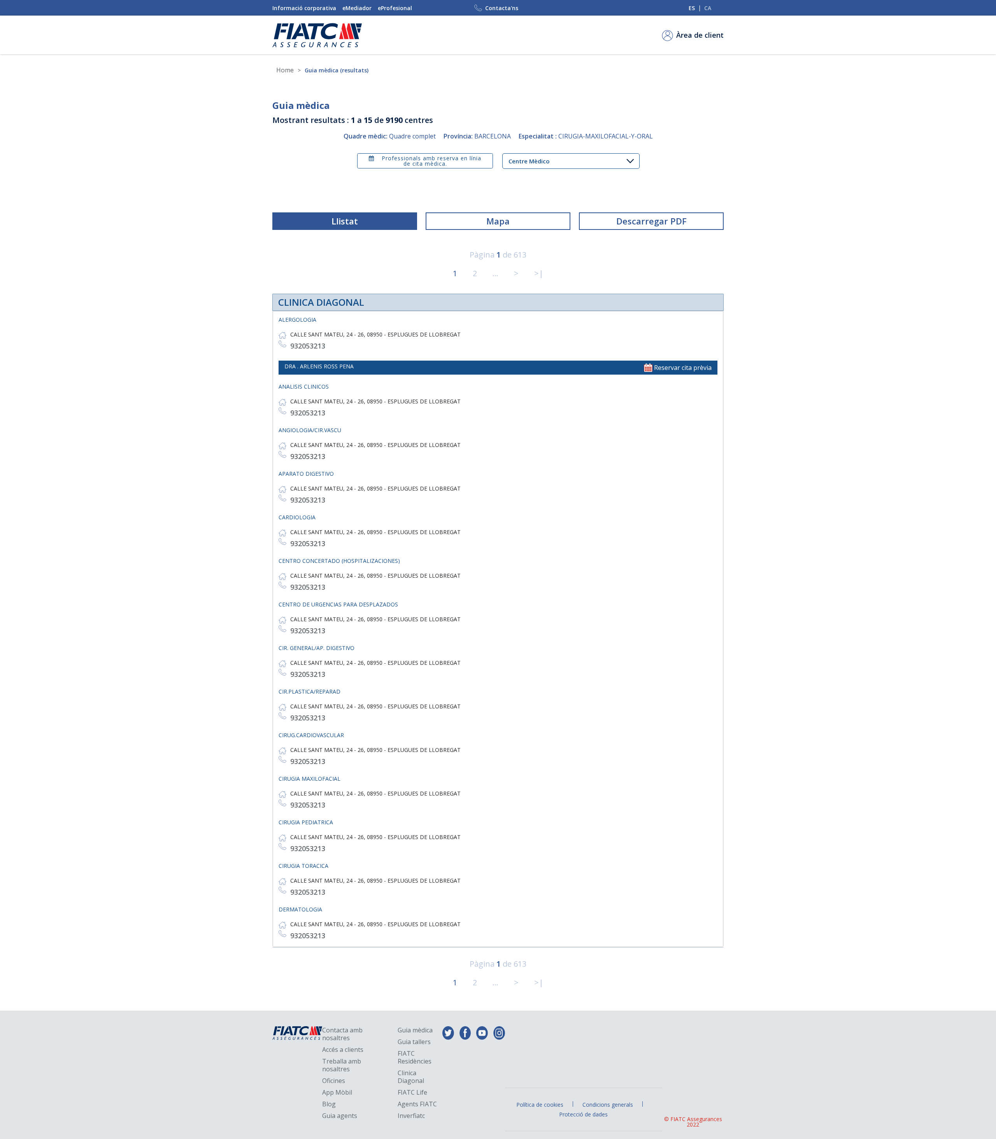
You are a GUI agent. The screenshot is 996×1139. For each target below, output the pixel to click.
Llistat (344, 221)
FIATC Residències (414, 1057)
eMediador (357, 8)
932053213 (307, 345)
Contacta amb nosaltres (342, 1034)
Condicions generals (607, 1104)
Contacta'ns (501, 8)
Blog (329, 1104)
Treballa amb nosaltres (341, 1065)
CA (707, 8)
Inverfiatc (411, 1116)
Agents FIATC (417, 1104)
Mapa (498, 221)
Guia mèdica (415, 1030)
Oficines (333, 1081)
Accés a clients (342, 1050)
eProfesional (395, 8)
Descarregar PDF (651, 221)
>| (539, 273)
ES (692, 8)
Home (285, 70)
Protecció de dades (583, 1114)
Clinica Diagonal (411, 1077)
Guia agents (339, 1116)
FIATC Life (412, 1092)
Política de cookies (539, 1104)
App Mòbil (337, 1092)
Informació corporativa (304, 8)
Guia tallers (414, 1042)
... (495, 273)
